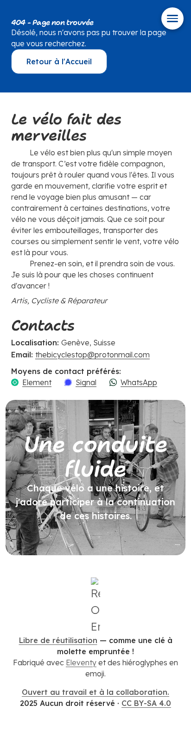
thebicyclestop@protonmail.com (92, 354)
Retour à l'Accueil (59, 61)
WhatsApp (139, 382)
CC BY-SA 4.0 (146, 703)
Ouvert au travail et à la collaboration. (95, 692)
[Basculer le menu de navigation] (172, 18)
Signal (86, 382)
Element (36, 382)
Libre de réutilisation (58, 640)
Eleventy (81, 662)
